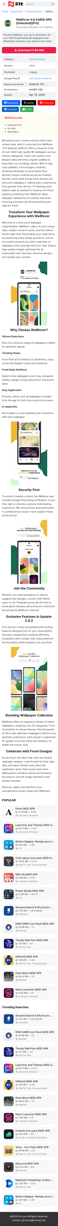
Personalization (34, 11)
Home (5, 11)
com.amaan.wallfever (40, 78)
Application (17, 11)
